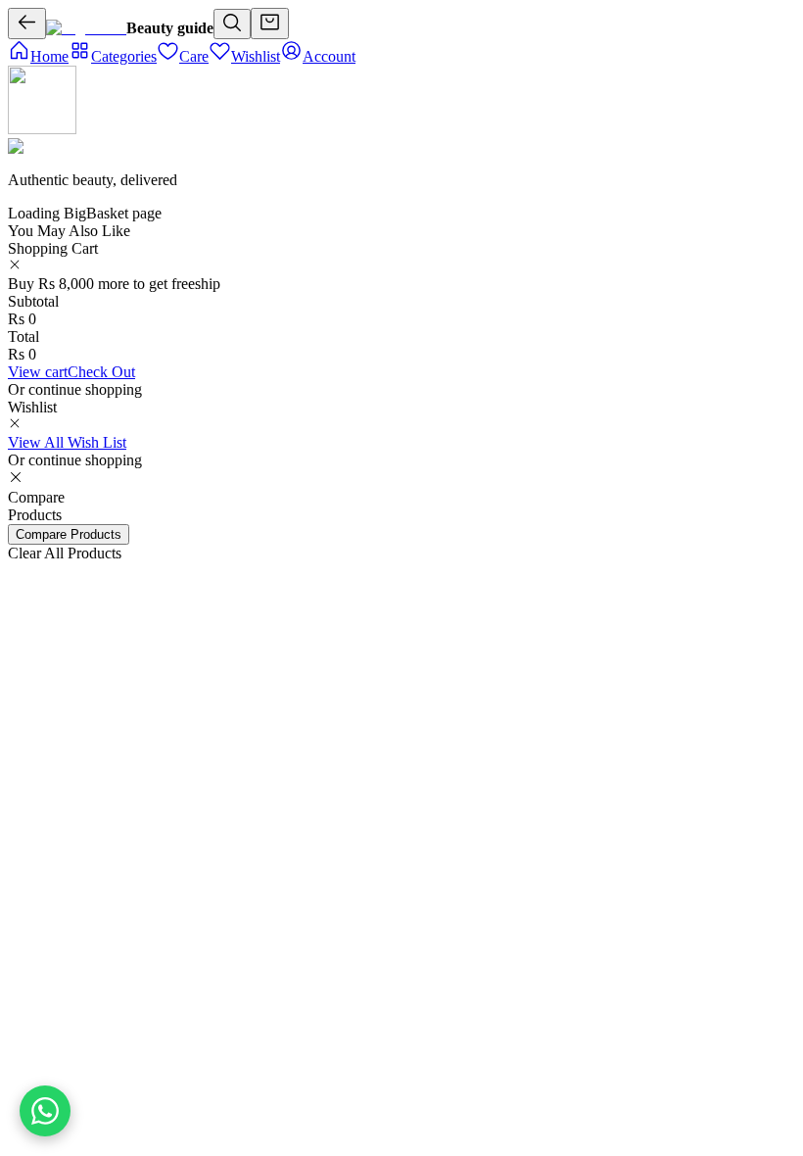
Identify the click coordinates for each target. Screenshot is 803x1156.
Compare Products (68, 534)
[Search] (232, 24)
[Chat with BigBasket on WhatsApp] (45, 1110)
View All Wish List (67, 442)
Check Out (101, 371)
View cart (38, 371)
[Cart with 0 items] (270, 23)
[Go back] (27, 23)
